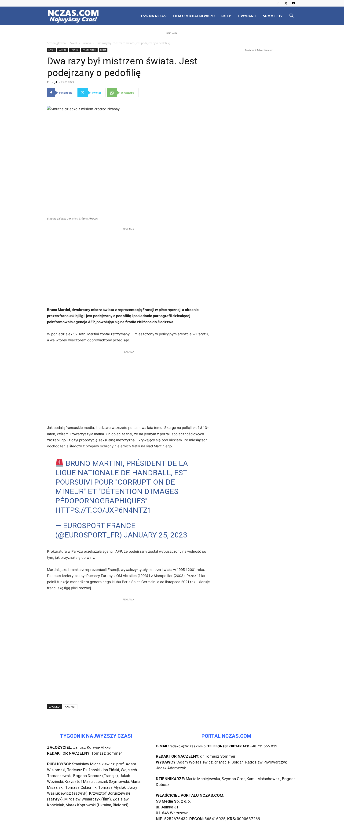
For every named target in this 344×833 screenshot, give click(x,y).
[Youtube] (293, 3)
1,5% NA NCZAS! (153, 16)
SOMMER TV (272, 16)
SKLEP (226, 16)
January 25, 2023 (155, 534)
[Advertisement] (172, 66)
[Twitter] (285, 3)
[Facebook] (278, 3)
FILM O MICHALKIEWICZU (194, 16)
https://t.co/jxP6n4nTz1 (103, 510)
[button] (291, 16)
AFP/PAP (70, 706)
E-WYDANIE (247, 16)
